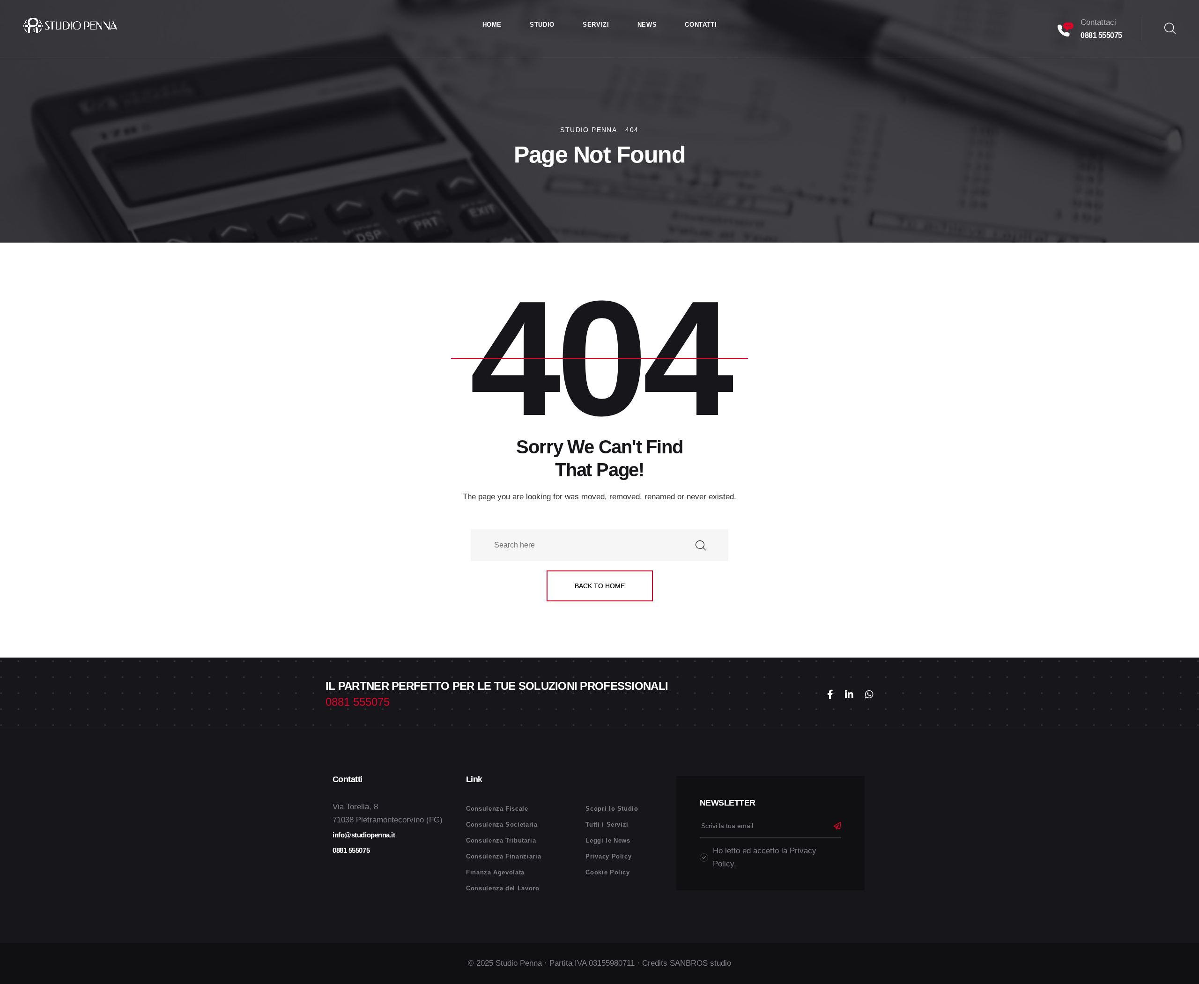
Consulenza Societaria (502, 824)
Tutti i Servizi (607, 824)
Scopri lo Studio (611, 808)
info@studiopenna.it (364, 835)
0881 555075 (1101, 35)
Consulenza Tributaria (501, 840)
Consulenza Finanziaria (503, 856)
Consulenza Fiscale (497, 808)
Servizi (596, 24)
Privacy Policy (608, 856)
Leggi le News (607, 840)
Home (492, 24)
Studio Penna (519, 963)
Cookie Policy (607, 872)
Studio (542, 24)
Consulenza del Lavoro (503, 888)
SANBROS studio (700, 963)
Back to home (600, 586)
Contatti (701, 24)
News (647, 24)
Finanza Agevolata (495, 872)
